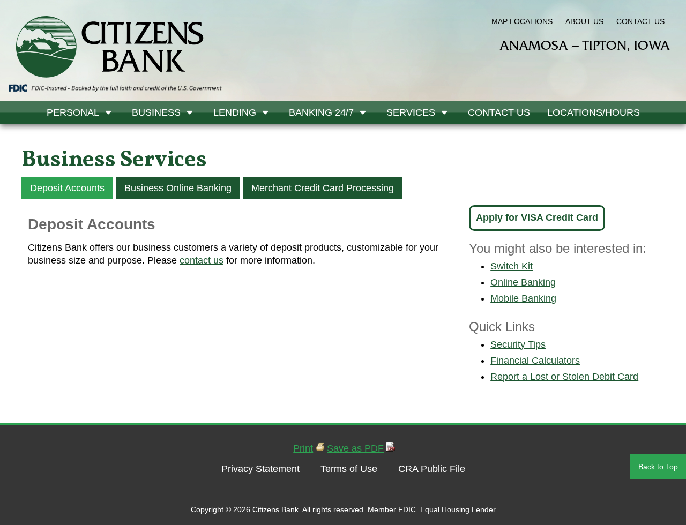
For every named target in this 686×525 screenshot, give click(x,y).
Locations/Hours (593, 112)
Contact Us (499, 112)
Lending (234, 112)
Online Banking (523, 282)
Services (410, 112)
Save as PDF (355, 448)
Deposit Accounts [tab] (67, 188)
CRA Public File (431, 468)
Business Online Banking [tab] (178, 188)
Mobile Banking (523, 298)
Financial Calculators (535, 360)
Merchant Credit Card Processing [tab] (322, 188)
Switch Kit (511, 266)
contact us (201, 260)
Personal (73, 112)
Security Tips (518, 344)
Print (303, 448)
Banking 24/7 (321, 112)
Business (156, 112)
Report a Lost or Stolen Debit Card (564, 376)
